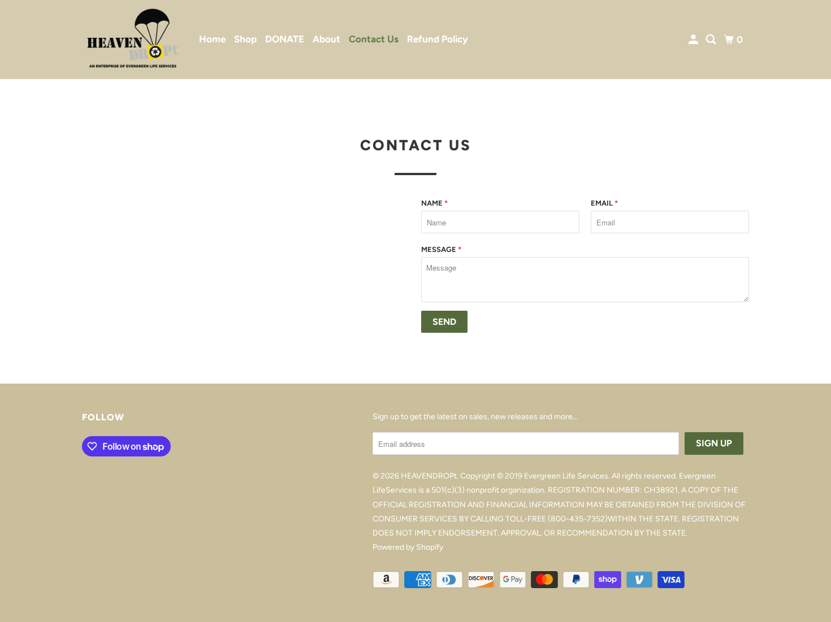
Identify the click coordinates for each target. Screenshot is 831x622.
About (326, 39)
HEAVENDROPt (429, 476)
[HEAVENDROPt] (133, 39)
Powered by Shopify (408, 547)
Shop (245, 39)
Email (604, 203)
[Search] (712, 40)
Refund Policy (437, 39)
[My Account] (694, 40)
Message (441, 249)
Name (434, 203)
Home (212, 39)
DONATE (284, 39)
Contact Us (374, 39)
